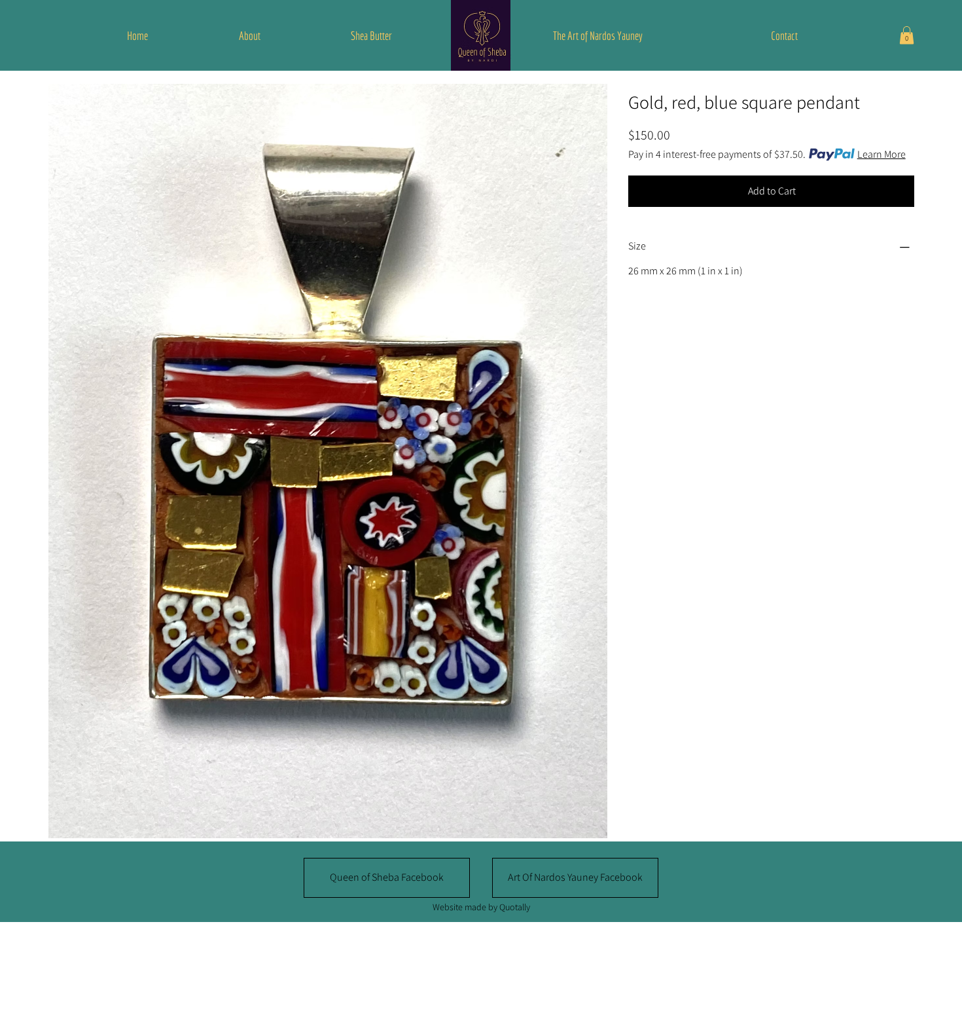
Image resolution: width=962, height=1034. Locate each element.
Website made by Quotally (481, 907)
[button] (906, 35)
